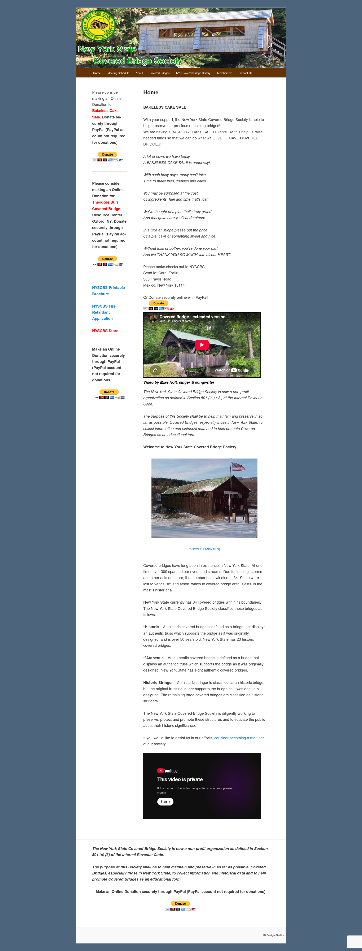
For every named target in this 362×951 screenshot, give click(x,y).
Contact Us (245, 73)
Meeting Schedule (118, 73)
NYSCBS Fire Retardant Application (104, 312)
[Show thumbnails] (204, 549)
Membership (224, 73)
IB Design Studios (273, 935)
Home (97, 73)
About (139, 73)
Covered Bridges (160, 73)
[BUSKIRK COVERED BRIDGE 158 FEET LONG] (204, 498)
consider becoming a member (239, 737)
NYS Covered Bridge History (193, 73)
